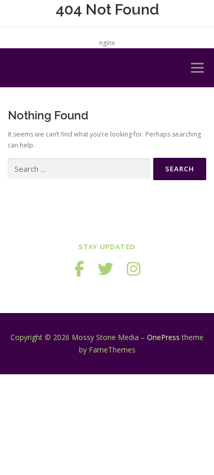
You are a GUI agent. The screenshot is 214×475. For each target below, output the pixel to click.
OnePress (163, 337)
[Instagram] (133, 268)
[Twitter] (105, 268)
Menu (196, 67)
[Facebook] (79, 268)
